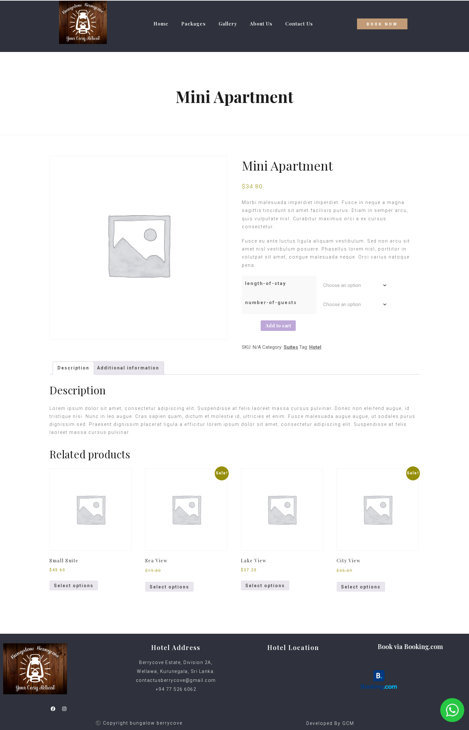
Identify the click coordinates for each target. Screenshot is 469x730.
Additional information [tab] (128, 367)
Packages (193, 23)
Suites (291, 347)
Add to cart (278, 325)
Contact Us (299, 23)
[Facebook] (53, 708)
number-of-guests (271, 302)
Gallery (228, 23)
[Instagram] (64, 708)
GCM (348, 723)
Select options (73, 585)
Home (160, 23)
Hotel (315, 347)
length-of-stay (265, 283)
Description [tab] (73, 367)
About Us (261, 23)
